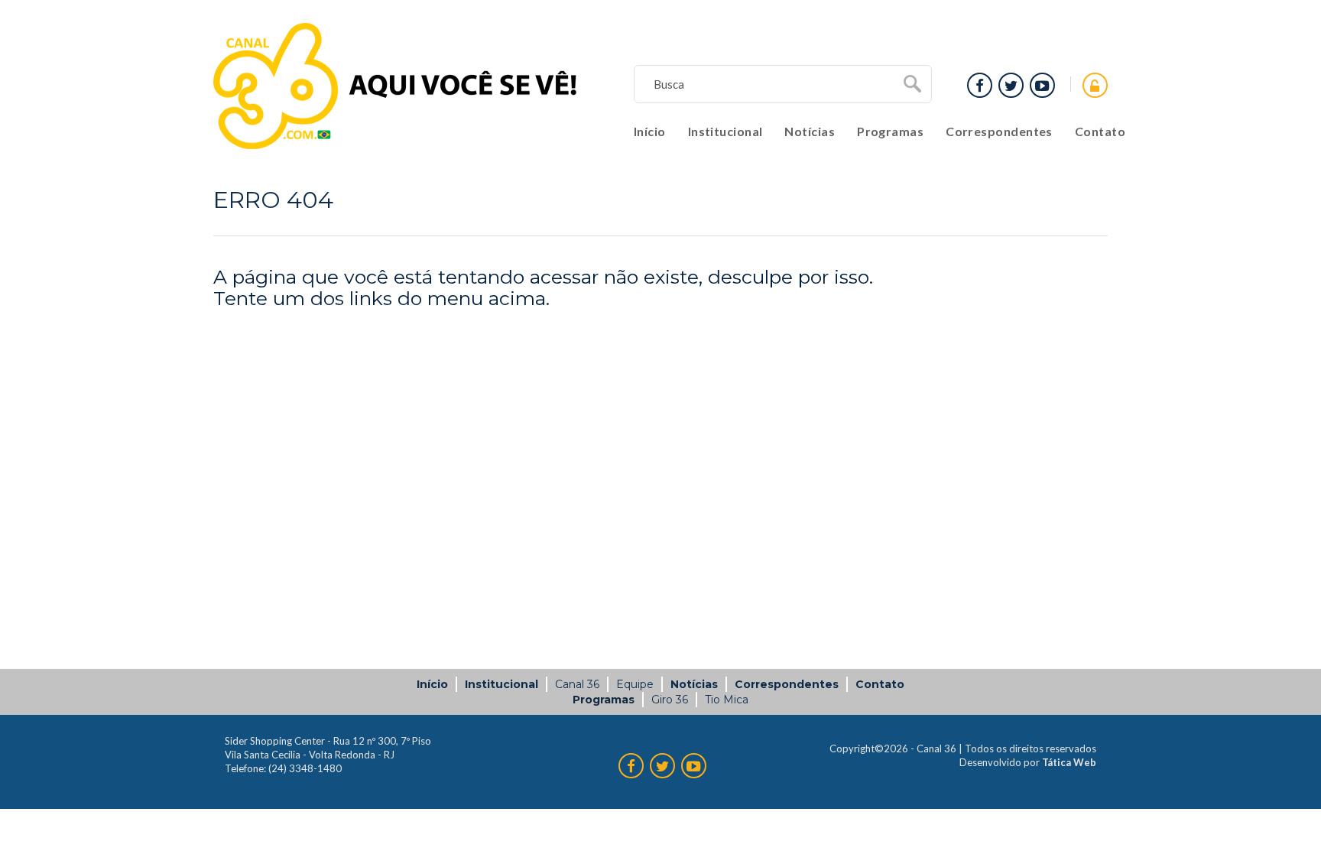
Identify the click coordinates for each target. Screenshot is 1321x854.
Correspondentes (999, 131)
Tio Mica (726, 699)
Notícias (809, 131)
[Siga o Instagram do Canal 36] (1011, 85)
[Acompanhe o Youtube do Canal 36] (979, 85)
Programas (890, 131)
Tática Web (1069, 762)
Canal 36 (577, 684)
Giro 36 (669, 699)
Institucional (725, 131)
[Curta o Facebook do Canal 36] (1042, 85)
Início (650, 131)
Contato (1100, 131)
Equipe (635, 684)
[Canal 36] (395, 86)
